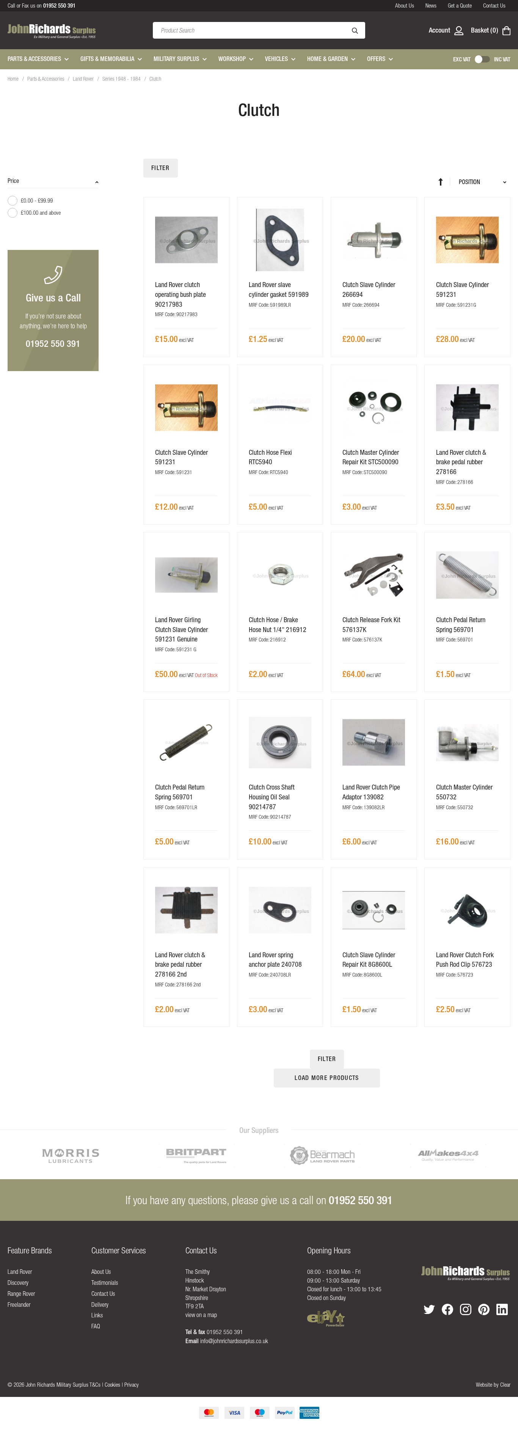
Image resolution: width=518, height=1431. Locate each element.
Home (14, 79)
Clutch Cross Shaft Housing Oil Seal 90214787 (272, 796)
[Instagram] (465, 1309)
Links (97, 1315)
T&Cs (94, 1384)
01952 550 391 (53, 343)
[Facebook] (447, 1309)
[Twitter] (429, 1309)
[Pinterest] (484, 1309)
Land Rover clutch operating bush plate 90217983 (180, 294)
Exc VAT (462, 59)
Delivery (99, 1304)
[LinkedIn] (502, 1309)
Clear (505, 1384)
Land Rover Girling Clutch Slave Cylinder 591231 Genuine (181, 629)
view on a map (201, 1314)
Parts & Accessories (46, 79)
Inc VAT (502, 59)
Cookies (112, 1384)
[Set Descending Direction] (444, 182)
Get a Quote (460, 5)
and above (41, 212)
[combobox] (259, 30)
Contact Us (494, 5)
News (430, 5)
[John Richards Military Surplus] (465, 1273)
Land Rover (84, 79)
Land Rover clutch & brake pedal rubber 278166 (461, 462)
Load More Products (327, 1077)
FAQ (95, 1326)
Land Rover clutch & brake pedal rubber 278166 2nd (180, 964)
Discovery (18, 1282)
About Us (404, 5)
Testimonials (104, 1282)
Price (13, 180)
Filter (160, 168)
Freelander (19, 1304)
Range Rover (21, 1293)
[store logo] (52, 30)
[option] (70, 1155)
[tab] (53, 200)
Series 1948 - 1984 (122, 79)
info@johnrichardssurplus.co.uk (234, 1340)
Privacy (131, 1384)
